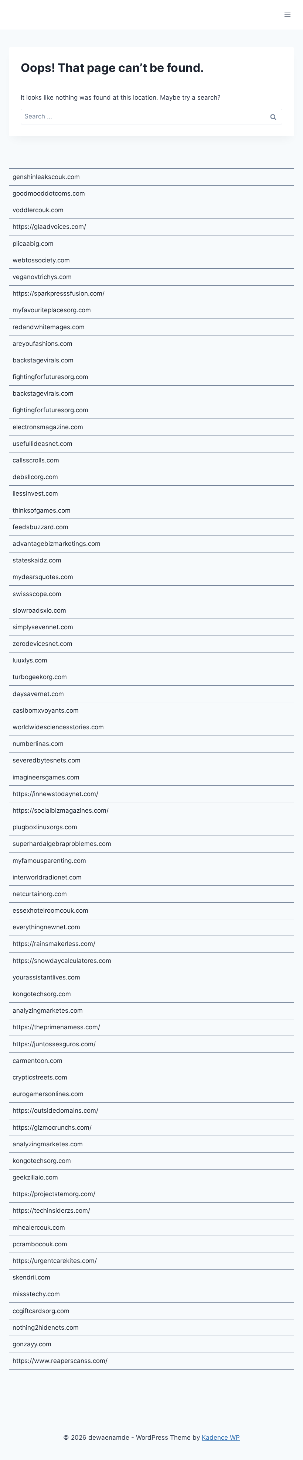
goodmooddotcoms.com (49, 193)
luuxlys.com (30, 660)
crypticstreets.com (40, 1077)
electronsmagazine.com (48, 427)
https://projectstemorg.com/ (54, 1194)
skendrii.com (31, 1277)
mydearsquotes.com (43, 577)
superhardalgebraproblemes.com (62, 843)
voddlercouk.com (38, 210)
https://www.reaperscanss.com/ (60, 1360)
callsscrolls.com (36, 460)
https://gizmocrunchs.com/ (52, 1127)
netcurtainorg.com (40, 894)
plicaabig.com (33, 243)
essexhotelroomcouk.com (50, 910)
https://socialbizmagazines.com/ (61, 810)
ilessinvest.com (35, 493)
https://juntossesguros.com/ (54, 1044)
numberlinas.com (38, 743)
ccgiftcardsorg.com (41, 1311)
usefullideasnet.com (42, 443)
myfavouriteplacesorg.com (52, 310)
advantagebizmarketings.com (57, 543)
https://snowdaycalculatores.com (62, 960)
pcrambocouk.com (40, 1244)
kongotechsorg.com (42, 994)
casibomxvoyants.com (46, 710)
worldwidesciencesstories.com (58, 727)
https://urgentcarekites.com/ (55, 1260)
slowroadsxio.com (39, 610)
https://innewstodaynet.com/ (55, 794)
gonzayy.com (32, 1344)
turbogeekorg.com (40, 677)
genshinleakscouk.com (46, 176)
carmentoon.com (37, 1060)
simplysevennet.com (43, 627)
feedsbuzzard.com (40, 527)
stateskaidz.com (37, 560)
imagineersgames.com (46, 777)
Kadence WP (221, 1437)
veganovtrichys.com (42, 276)
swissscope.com (37, 594)
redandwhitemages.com (49, 327)
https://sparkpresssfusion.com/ (59, 293)
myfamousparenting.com (49, 860)
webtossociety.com (41, 260)
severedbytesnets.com (47, 760)
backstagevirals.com (43, 360)
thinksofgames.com (42, 510)
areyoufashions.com (42, 343)
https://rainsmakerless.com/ (54, 943)
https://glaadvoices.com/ (49, 226)
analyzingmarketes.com (48, 1010)
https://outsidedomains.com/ (55, 1110)
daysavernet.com (38, 694)
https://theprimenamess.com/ (56, 1027)
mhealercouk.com (39, 1227)
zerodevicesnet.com (42, 643)
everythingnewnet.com (46, 927)
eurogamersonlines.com (48, 1094)
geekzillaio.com (35, 1177)
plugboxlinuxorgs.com (45, 827)
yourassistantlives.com (46, 977)
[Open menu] (287, 14)
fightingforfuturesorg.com (50, 377)
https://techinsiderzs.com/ (51, 1210)
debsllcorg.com (35, 477)
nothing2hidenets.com (46, 1327)
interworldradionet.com (47, 877)
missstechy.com (36, 1294)
